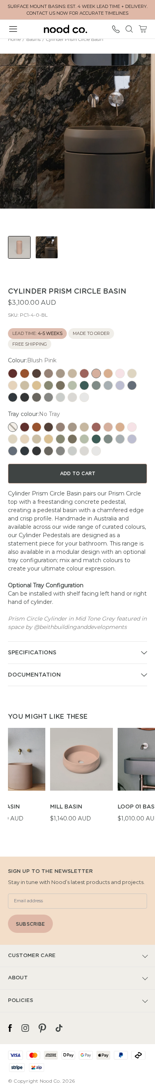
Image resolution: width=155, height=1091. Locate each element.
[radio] (12, 373)
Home (14, 39)
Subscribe (30, 924)
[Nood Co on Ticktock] (59, 1028)
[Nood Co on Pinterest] (42, 1028)
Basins (33, 39)
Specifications (32, 653)
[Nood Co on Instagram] (25, 1028)
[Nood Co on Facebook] (10, 1028)
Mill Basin (66, 807)
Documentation (34, 675)
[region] (81, 779)
